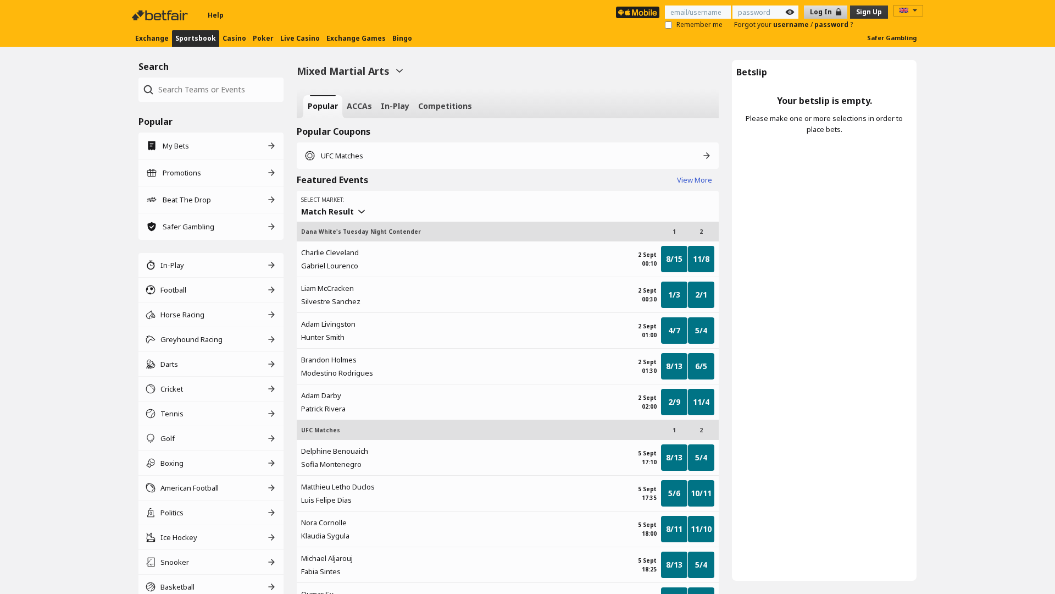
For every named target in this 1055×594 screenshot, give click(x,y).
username (791, 24)
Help (216, 15)
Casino (234, 38)
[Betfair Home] (161, 15)
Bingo (402, 38)
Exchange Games (356, 38)
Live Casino (300, 38)
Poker (263, 38)
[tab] (322, 106)
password (832, 24)
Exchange (152, 38)
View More (694, 180)
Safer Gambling (892, 38)
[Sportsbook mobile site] (637, 12)
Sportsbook (195, 38)
